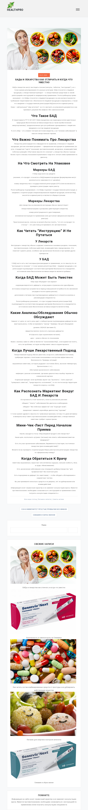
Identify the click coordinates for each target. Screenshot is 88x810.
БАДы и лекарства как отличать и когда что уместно (44, 587)
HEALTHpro (15, 9)
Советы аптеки (58, 499)
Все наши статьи (30, 499)
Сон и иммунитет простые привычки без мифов (44, 509)
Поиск (44, 525)
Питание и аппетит (45, 499)
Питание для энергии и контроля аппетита (44, 740)
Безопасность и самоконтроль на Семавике (44, 638)
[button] (78, 10)
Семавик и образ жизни (44, 515)
